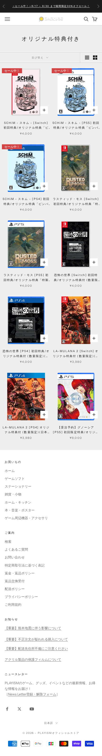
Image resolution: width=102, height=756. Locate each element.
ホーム (10, 471)
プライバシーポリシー (21, 597)
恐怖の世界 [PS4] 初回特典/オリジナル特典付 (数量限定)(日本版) (26, 354)
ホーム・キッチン (18, 502)
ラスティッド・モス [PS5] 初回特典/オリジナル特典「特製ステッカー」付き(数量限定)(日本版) (26, 277)
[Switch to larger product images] (87, 58)
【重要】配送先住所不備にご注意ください (36, 648)
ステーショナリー (18, 486)
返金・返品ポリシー (20, 573)
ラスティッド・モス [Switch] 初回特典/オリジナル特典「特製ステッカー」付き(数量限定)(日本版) (76, 201)
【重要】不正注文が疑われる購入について (36, 639)
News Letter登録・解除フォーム (32, 694)
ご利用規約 (13, 604)
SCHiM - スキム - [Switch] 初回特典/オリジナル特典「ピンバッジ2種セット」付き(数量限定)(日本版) (26, 125)
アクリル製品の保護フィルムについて (33, 659)
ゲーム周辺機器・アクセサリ (26, 518)
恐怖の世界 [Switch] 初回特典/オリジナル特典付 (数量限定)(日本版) (76, 277)
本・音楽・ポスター (20, 510)
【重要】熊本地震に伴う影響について (33, 628)
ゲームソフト (15, 478)
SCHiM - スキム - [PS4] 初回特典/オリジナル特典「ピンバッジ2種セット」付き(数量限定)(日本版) (26, 201)
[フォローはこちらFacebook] (7, 709)
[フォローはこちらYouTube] (31, 709)
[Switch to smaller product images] (95, 58)
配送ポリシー (15, 589)
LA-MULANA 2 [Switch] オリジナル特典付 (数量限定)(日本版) (76, 354)
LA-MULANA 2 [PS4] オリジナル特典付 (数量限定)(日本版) (26, 430)
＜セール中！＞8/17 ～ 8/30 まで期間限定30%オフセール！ (51, 6)
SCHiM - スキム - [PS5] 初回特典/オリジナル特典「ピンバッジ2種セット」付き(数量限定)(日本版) (75, 125)
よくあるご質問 (16, 549)
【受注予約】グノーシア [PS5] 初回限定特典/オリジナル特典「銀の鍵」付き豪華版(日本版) (76, 430)
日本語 (48, 723)
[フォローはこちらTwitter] (19, 709)
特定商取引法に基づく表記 (25, 565)
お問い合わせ (15, 557)
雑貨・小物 (13, 494)
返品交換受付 (15, 581)
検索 (8, 541)
